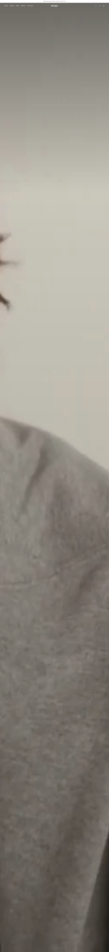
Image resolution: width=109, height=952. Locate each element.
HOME (6, 6)
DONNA (12, 6)
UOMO (17, 6)
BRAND (23, 6)
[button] (96, 6)
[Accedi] (100, 6)
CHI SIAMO (30, 6)
